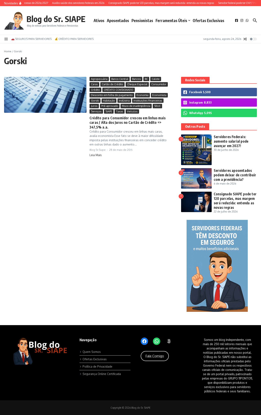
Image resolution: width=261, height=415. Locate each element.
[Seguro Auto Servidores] (219, 310)
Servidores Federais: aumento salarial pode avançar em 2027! (231, 141)
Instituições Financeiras (148, 100)
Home (7, 51)
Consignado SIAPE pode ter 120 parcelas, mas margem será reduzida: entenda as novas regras (235, 201)
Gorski (95, 100)
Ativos (99, 20)
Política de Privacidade (97, 366)
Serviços (96, 111)
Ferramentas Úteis (171, 20)
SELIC (157, 105)
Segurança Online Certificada (102, 374)
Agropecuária (99, 79)
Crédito (95, 89)
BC (146, 79)
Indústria (124, 100)
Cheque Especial (137, 84)
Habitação (109, 100)
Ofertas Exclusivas (208, 20)
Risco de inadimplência (136, 105)
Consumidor (158, 84)
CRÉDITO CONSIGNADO (118, 89)
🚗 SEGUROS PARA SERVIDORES (31, 38)
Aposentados (118, 20)
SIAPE (108, 111)
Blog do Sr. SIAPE (56, 19)
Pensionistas (142, 20)
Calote (156, 79)
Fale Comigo (154, 356)
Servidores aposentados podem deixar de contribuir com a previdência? (235, 175)
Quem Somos (92, 351)
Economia (142, 95)
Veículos (132, 111)
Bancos (136, 79)
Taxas (119, 111)
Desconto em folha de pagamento (112, 95)
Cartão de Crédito (112, 84)
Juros (94, 105)
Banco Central (119, 79)
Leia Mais (96, 155)
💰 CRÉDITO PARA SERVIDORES (74, 38)
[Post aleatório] (245, 39)
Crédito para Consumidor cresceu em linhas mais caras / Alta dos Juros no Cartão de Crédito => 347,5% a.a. (128, 122)
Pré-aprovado (109, 105)
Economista (159, 95)
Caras (94, 84)
